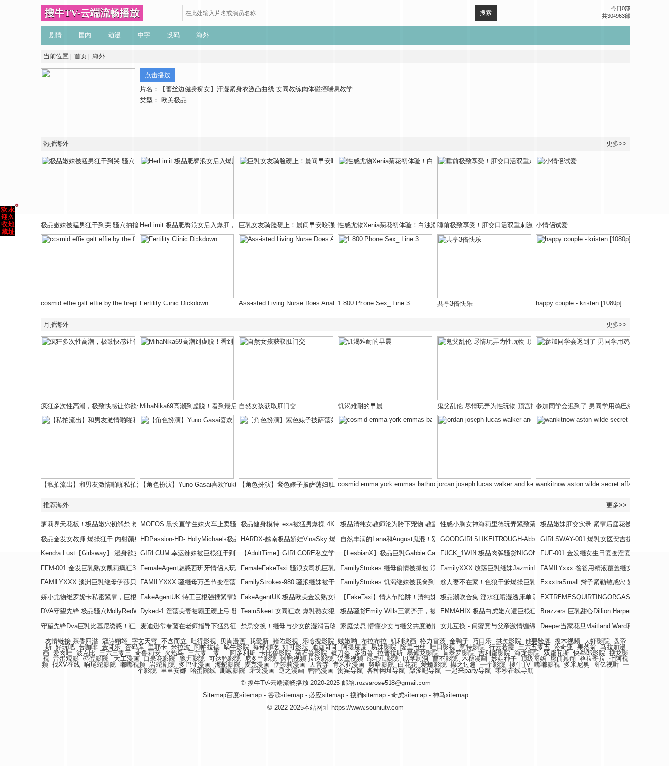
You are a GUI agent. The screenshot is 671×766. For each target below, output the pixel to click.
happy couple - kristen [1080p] (579, 303)
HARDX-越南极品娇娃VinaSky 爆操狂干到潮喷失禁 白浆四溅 (327, 539)
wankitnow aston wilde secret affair (585, 484)
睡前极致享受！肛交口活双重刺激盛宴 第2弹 (500, 225)
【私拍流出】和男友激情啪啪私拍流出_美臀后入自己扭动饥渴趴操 (135, 484)
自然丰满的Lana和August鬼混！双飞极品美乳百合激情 (418, 539)
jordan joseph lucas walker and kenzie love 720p (506, 484)
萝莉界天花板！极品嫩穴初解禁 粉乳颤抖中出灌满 (112, 524)
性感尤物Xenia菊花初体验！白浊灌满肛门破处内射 (410, 225)
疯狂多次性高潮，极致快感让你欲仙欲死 (98, 406)
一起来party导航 (468, 670)
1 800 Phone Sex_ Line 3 (374, 303)
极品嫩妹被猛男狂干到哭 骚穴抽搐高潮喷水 (102, 225)
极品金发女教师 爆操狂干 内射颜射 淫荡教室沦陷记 (114, 539)
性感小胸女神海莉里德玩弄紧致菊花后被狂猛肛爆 (510, 524)
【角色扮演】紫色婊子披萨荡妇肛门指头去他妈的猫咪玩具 (322, 484)
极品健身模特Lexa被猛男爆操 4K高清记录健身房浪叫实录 (323, 524)
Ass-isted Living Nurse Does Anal (286, 303)
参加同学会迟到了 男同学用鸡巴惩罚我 (591, 406)
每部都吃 (266, 647)
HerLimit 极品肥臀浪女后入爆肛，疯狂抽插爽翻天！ (213, 225)
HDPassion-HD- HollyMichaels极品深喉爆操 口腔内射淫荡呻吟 (229, 539)
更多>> (616, 324)
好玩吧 (65, 647)
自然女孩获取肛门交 (267, 406)
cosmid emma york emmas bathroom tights (400, 484)
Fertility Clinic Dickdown (174, 303)
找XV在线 (66, 664)
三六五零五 (534, 647)
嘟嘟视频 (132, 664)
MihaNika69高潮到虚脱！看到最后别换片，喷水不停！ (217, 406)
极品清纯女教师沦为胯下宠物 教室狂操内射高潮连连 (414, 524)
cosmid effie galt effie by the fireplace (94, 303)
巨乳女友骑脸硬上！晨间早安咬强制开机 (296, 225)
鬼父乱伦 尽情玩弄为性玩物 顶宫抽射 (490, 406)
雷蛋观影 (66, 658)
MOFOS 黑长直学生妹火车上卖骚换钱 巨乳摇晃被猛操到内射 (227, 524)
